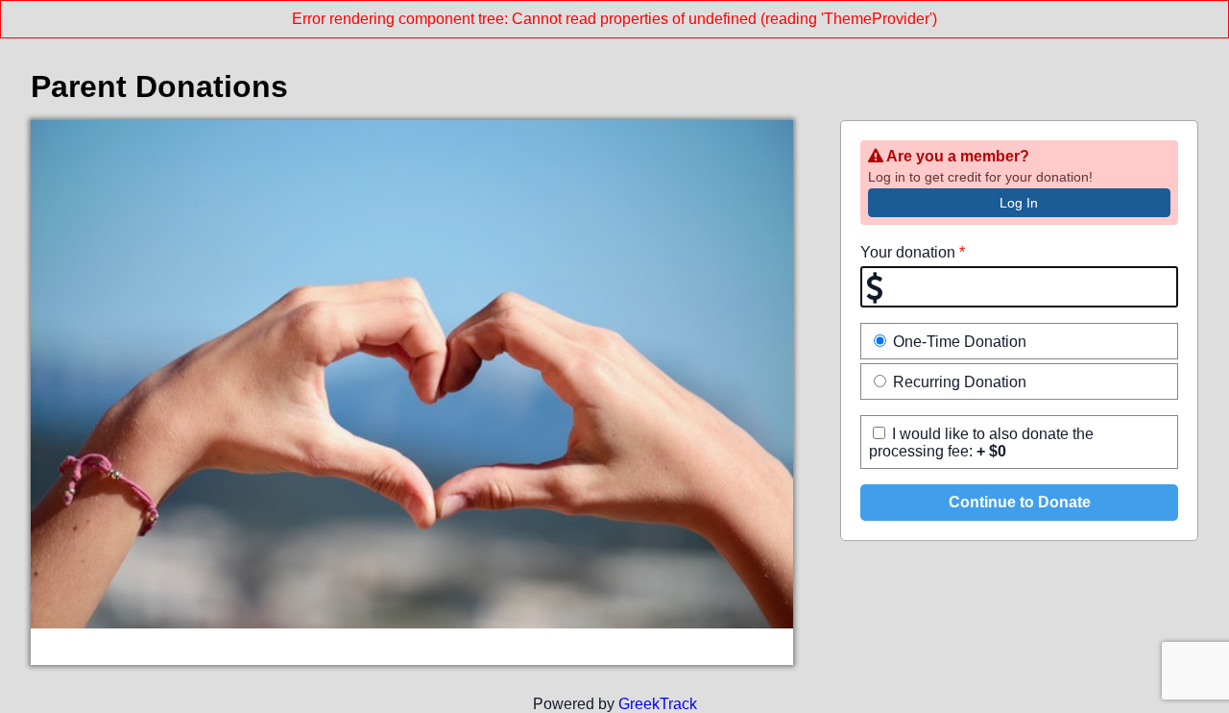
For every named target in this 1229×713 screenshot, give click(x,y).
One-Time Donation (957, 341)
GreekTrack (657, 704)
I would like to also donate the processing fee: (981, 442)
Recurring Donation (957, 382)
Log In (1019, 202)
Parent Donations (159, 86)
